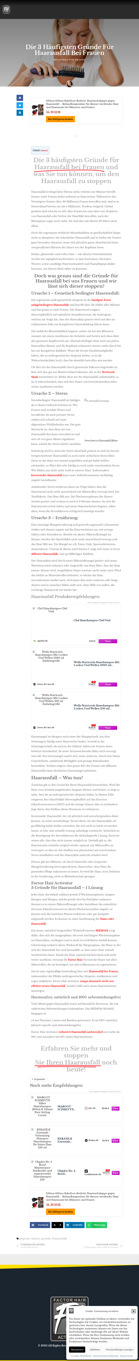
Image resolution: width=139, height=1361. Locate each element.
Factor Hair (75, 959)
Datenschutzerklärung (106, 1355)
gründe (46, 1238)
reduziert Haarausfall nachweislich (81, 1032)
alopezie (24, 1238)
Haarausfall (59, 1238)
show (44, 150)
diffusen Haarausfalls (44, 554)
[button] (133, 1311)
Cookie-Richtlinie (81, 1355)
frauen (35, 1238)
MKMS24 (102, 930)
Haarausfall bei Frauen (103, 971)
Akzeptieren (77, 1349)
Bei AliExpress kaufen (60, 119)
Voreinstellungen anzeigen (119, 1349)
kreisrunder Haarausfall (46, 475)
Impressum (126, 1355)
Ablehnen (95, 1349)
